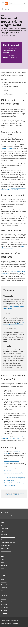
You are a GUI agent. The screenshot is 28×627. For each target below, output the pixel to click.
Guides (7, 9)
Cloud (2, 531)
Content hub (4, 587)
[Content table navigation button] (3, 3)
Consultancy (4, 565)
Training (3, 562)
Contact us (3, 599)
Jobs (2, 590)
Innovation (3, 570)
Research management (6, 539)
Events (2, 568)
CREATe (6, 463)
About (2, 579)
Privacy (8, 620)
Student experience (5, 545)
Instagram (5, 607)
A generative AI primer (9, 485)
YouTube (5, 613)
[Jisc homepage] (6, 3)
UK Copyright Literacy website (11, 461)
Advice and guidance (6, 551)
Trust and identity (5, 548)
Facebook (5, 610)
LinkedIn (5, 604)
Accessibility (15, 623)
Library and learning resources (8, 542)
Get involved (4, 584)
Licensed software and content (8, 537)
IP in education (7, 470)
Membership (4, 582)
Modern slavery (14, 620)
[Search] (25, 3)
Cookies (3, 620)
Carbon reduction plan (6, 623)
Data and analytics (5, 534)
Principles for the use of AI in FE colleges (14, 483)
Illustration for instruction (8, 148)
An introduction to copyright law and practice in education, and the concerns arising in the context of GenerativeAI (15, 478)
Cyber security (4, 528)
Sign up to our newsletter (6, 601)
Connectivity (4, 525)
